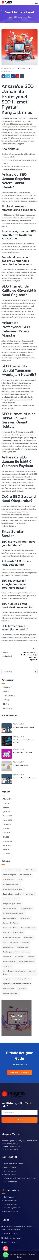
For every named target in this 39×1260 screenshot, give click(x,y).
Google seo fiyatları (9, 918)
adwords (18, 870)
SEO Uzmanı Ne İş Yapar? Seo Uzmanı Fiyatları (20, 1178)
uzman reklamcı (8, 988)
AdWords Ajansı (30, 870)
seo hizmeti (7, 957)
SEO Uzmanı (7, 966)
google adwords (26, 908)
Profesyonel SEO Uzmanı (11, 937)
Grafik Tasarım (8, 696)
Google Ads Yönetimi (10, 908)
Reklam (5, 700)
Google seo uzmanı (10, 1175)
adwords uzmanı (8, 879)
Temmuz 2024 (7, 816)
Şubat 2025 (6, 812)
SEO (32, 68)
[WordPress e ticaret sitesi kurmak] (7, 741)
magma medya (18, 933)
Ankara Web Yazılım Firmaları (14, 1164)
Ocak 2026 (6, 803)
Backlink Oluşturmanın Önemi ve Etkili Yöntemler (19, 894)
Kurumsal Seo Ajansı (10, 928)
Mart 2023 (6, 854)
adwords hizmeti (25, 875)
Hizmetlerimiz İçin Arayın (18, 1072)
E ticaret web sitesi (20, 765)
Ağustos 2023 (7, 841)
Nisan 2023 (6, 850)
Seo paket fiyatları (9, 962)
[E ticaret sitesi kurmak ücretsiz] (7, 779)
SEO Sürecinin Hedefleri (26, 962)
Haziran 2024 (7, 820)
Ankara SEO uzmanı (10, 1167)
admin (24, 68)
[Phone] (5, 1248)
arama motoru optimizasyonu (13, 889)
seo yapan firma (8, 979)
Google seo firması (10, 1182)
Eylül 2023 (6, 837)
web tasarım (22, 988)
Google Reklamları (10, 1201)
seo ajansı (25, 942)
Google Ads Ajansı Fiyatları (12, 904)
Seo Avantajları (8, 947)
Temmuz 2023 (7, 845)
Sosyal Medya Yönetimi (12, 1208)
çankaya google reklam (10, 993)
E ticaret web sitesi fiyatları (23, 727)
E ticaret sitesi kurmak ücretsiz (25, 778)
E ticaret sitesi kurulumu (22, 752)
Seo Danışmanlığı (22, 947)
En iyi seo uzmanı (10, 1171)
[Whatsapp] (5, 1254)
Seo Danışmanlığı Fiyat (10, 952)
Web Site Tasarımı (10, 1204)
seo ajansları (14, 942)
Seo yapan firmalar (24, 979)
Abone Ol (19, 1120)
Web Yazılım (7, 708)
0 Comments (8, 71)
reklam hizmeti (28, 937)
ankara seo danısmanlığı (11, 884)
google (16, 899)
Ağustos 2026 (7, 799)
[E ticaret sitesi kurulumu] (7, 754)
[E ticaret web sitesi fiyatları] (7, 728)
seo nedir (31, 957)
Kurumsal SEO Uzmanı (28, 928)
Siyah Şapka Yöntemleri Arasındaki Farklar (17, 984)
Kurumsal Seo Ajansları (10, 923)
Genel (5, 691)
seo (4, 942)
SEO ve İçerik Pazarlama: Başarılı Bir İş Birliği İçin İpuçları (19, 972)
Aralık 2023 (6, 828)
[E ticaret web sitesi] (7, 766)
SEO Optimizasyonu (11, 1211)
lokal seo (6, 933)
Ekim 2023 (6, 833)
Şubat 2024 (6, 824)
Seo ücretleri (7, 656)
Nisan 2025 (6, 807)
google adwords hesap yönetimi (13, 913)
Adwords (6, 687)
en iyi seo (6, 899)
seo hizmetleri (19, 957)
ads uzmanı (7, 870)
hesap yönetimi (25, 918)
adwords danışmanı (9, 875)
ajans (20, 879)
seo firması (26, 952)
